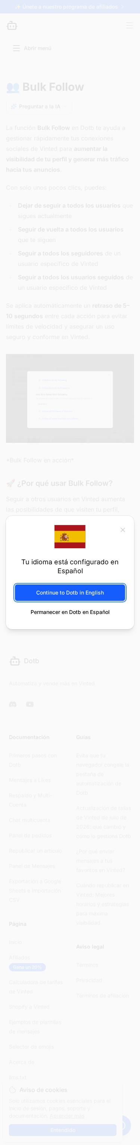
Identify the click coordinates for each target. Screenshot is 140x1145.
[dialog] (70, 572)
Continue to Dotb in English (70, 592)
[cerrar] (123, 529)
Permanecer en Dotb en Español (70, 612)
